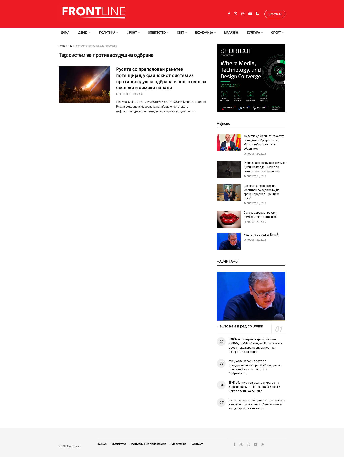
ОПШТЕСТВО (157, 32)
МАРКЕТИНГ (179, 444)
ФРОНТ (132, 32)
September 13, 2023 (130, 94)
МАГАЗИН (231, 32)
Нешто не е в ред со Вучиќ (261, 234)
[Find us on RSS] (257, 14)
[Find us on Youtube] (250, 14)
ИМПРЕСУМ (119, 444)
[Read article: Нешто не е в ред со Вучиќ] (229, 241)
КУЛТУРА (253, 32)
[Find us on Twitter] (235, 13)
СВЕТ (180, 32)
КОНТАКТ (197, 444)
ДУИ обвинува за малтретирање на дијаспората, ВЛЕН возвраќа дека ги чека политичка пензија (254, 387)
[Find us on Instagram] (242, 14)
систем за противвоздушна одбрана (96, 45)
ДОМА (65, 32)
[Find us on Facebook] (229, 14)
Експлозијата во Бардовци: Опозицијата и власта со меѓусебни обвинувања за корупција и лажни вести (257, 404)
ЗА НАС (102, 444)
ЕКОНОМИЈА (204, 32)
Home (62, 45)
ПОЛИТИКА (107, 32)
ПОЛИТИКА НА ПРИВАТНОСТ (148, 444)
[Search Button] (281, 14)
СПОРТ (276, 32)
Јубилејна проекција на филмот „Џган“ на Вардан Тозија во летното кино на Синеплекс (264, 167)
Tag (70, 45)
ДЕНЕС (83, 32)
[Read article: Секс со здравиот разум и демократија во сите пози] (229, 219)
